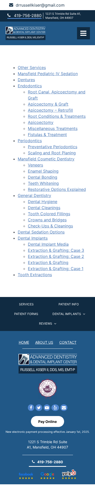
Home (24, 342)
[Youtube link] (47, 407)
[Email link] (63, 407)
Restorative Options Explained (57, 189)
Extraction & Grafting (48, 262)
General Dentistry (34, 195)
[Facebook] (26, 472)
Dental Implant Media (48, 244)
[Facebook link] (31, 407)
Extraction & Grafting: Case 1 (55, 268)
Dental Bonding (42, 177)
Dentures (26, 79)
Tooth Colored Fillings (49, 213)
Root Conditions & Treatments (57, 116)
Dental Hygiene (42, 201)
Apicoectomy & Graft (48, 104)
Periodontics (30, 140)
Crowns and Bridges (47, 219)
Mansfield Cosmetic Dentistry (46, 158)
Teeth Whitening (43, 183)
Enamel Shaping (43, 171)
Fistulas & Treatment (47, 134)
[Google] (47, 472)
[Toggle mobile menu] (83, 33)
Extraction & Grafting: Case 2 (56, 256)
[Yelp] (69, 472)
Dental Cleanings (44, 207)
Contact (68, 342)
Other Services (32, 67)
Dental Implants (33, 238)
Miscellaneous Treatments (53, 128)
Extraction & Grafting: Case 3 (56, 250)
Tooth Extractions (35, 274)
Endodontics (30, 85)
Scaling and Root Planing (52, 152)
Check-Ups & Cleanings (50, 225)
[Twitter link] (38, 407)
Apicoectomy (40, 122)
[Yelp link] (55, 407)
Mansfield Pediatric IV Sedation (48, 73)
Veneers (35, 165)
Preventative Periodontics (52, 146)
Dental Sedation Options (41, 232)
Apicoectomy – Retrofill (50, 110)
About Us (44, 342)
